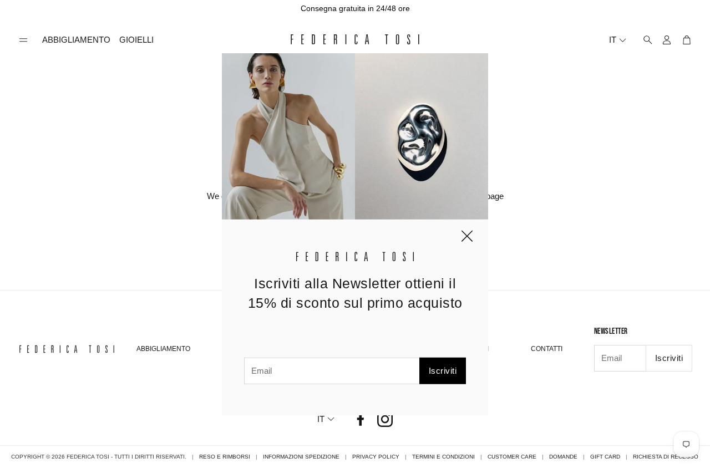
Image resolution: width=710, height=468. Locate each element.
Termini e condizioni (443, 457)
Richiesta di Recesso (665, 457)
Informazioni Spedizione (301, 457)
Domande (563, 457)
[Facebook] (360, 419)
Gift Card (605, 457)
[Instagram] (385, 419)
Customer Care (512, 457)
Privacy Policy (375, 457)
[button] (23, 40)
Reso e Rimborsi (224, 457)
